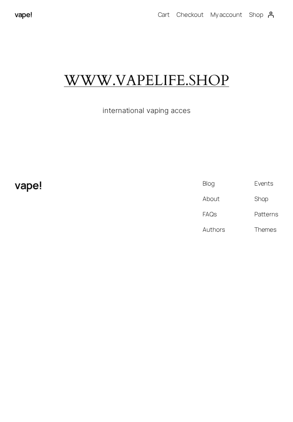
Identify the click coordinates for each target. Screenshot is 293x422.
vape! (24, 14)
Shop (256, 14)
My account (226, 14)
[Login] (270, 14)
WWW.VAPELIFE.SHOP (146, 80)
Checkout (190, 14)
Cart (164, 14)
